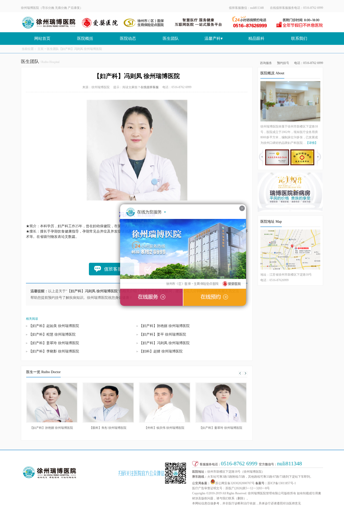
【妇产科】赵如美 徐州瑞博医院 (54, 326)
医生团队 (171, 38)
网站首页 (42, 38)
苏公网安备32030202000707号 (235, 483)
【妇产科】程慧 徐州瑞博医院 (52, 334)
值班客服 (113, 269)
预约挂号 (283, 63)
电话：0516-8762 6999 (308, 63)
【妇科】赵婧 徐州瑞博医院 (161, 351)
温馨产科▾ (213, 38)
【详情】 (312, 143)
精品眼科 (256, 38)
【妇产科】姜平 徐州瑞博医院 (162, 334)
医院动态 (128, 38)
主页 (41, 49)
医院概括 (85, 38)
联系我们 (299, 38)
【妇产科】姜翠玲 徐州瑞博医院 (54, 343)
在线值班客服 (150, 87)
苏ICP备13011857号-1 (281, 483)
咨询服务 (266, 63)
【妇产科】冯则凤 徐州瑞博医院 (164, 343)
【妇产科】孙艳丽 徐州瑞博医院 (164, 326)
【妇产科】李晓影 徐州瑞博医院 (54, 351)
